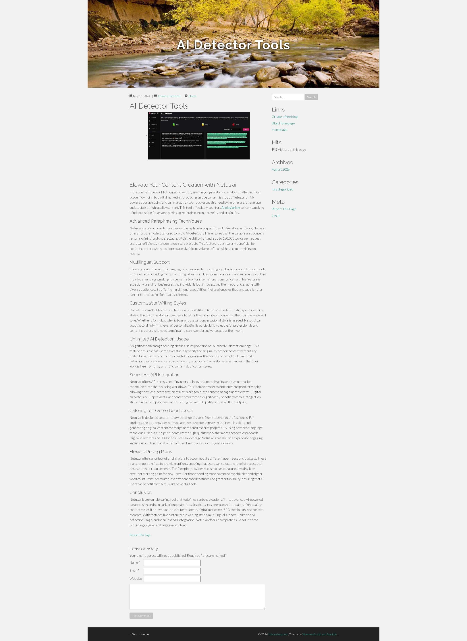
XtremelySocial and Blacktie (319, 634)
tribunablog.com (278, 634)
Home (193, 96)
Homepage (279, 130)
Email (134, 570)
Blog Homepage (283, 123)
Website (136, 578)
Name (135, 562)
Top (133, 634)
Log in (276, 215)
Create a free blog (285, 117)
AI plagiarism (230, 207)
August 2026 (281, 169)
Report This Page (140, 535)
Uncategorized (282, 189)
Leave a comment (169, 96)
